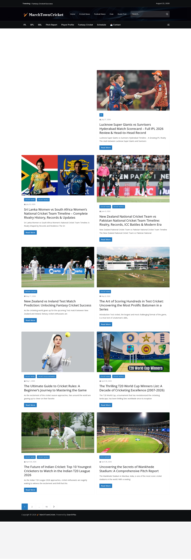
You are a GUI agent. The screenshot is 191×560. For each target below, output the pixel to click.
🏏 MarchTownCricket (43, 14)
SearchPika (72, 514)
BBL (40, 25)
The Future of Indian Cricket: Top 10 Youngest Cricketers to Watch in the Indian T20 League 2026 (57, 471)
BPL (32, 25)
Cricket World (43, 200)
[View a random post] (168, 25)
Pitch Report (51, 25)
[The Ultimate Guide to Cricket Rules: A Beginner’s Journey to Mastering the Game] (57, 352)
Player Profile (67, 25)
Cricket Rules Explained (46, 376)
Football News (100, 14)
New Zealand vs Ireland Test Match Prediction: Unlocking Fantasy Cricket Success (57, 303)
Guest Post (122, 14)
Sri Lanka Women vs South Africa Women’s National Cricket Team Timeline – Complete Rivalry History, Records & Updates (56, 213)
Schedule (101, 25)
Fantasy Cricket (85, 25)
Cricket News (84, 14)
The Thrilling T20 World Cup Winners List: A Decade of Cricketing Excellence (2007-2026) (131, 388)
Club (111, 14)
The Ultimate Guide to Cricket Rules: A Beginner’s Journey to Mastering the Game (55, 388)
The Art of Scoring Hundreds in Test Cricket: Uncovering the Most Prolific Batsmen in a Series (131, 305)
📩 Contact (115, 25)
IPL (25, 25)
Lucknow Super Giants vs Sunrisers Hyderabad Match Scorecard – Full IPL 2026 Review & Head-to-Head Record (131, 128)
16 (46, 506)
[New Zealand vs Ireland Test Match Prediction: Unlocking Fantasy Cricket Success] (57, 267)
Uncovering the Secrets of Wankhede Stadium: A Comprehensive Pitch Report (129, 469)
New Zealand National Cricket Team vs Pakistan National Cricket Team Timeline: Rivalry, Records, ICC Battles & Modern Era (130, 220)
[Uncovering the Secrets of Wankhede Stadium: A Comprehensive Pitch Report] (133, 432)
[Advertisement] (95, 48)
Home (72, 14)
